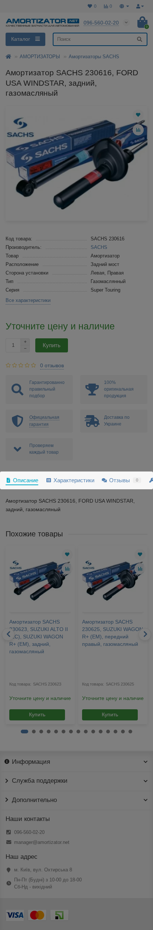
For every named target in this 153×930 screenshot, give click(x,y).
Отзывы (123, 480)
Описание (25, 480)
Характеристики (73, 480)
